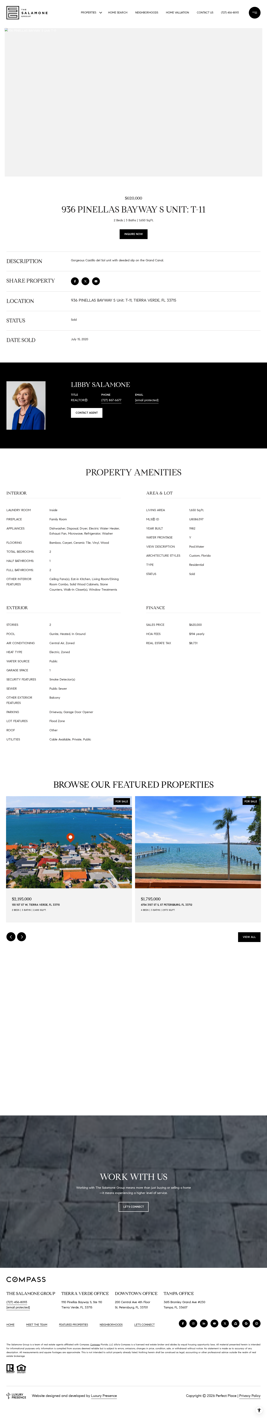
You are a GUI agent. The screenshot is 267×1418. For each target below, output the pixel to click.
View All (249, 937)
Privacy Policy (250, 1396)
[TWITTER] (225, 1323)
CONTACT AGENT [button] (87, 412)
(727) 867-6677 (111, 400)
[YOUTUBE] (214, 1323)
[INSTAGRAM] (193, 1323)
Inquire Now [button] (133, 234)
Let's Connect (144, 1324)
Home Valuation (177, 12)
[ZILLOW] (235, 1323)
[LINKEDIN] (204, 1323)
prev (10, 936)
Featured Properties (73, 1324)
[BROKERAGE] (257, 1323)
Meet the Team (36, 1324)
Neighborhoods (146, 12)
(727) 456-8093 (230, 12)
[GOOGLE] (246, 1323)
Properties (88, 12)
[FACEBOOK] (183, 1323)
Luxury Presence (104, 1396)
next (21, 936)
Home (10, 1324)
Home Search (117, 12)
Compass (95, 1344)
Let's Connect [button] (133, 1206)
